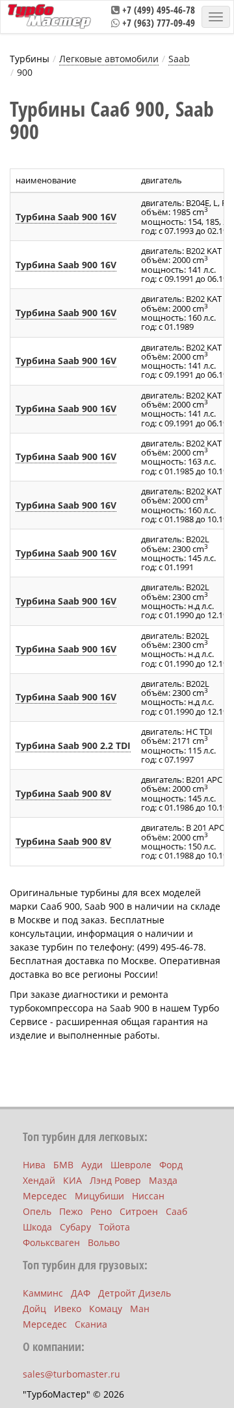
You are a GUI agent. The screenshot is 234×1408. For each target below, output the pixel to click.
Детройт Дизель (134, 1293)
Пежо (71, 1211)
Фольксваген (51, 1242)
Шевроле (130, 1165)
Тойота (114, 1227)
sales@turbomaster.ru (71, 1374)
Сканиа (91, 1324)
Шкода (37, 1227)
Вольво (104, 1242)
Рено (101, 1211)
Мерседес (45, 1196)
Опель (37, 1211)
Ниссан (148, 1196)
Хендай (39, 1180)
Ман (140, 1308)
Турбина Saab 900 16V (66, 217)
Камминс (43, 1293)
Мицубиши (99, 1196)
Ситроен (139, 1211)
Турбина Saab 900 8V (63, 793)
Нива (34, 1165)
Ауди (92, 1165)
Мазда (163, 1180)
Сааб (176, 1211)
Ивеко (67, 1308)
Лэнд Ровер (115, 1180)
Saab (179, 58)
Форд (171, 1165)
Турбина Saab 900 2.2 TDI (73, 745)
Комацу (105, 1308)
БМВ (63, 1165)
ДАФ (80, 1293)
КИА (72, 1180)
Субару (75, 1227)
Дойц (34, 1308)
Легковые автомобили (109, 58)
